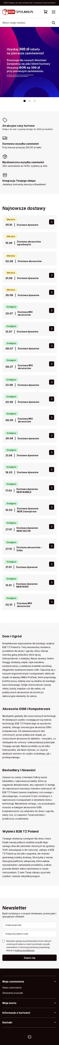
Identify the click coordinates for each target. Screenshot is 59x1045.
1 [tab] (24, 101)
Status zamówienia (12, 987)
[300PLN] (29, 62)
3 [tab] (35, 101)
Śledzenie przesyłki (12, 993)
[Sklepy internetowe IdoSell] (29, 1037)
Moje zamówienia (13, 981)
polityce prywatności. (25, 950)
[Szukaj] (53, 22)
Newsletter (14, 908)
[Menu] (53, 12)
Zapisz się (29, 957)
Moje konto (9, 1003)
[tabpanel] (29, 62)
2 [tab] (30, 101)
